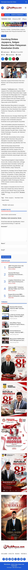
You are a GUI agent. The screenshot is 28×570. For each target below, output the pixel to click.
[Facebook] (3, 559)
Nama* (3, 243)
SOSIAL (4, 35)
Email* (3, 250)
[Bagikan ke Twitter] (6, 58)
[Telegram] (21, 559)
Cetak (19, 54)
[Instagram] (6, 559)
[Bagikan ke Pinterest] (13, 58)
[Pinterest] (24, 559)
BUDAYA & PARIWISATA (17, 14)
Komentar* (4, 226)
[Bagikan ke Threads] (17, 58)
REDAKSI (17, 553)
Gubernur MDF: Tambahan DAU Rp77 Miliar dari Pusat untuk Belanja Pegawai (16, 288)
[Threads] (9, 559)
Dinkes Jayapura (9, 197)
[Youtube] (12, 559)
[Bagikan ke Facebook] (2, 58)
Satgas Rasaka (5, 200)
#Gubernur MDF (16, 19)
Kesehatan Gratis (19, 197)
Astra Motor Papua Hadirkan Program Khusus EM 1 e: (17, 324)
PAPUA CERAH (11, 269)
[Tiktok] (18, 559)
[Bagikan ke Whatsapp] (10, 58)
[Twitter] (15, 559)
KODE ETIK (11, 553)
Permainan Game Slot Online (8, 2)
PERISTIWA (11, 276)
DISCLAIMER (4, 553)
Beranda (7, 14)
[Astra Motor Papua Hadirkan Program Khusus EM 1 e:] (5, 325)
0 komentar (11, 54)
